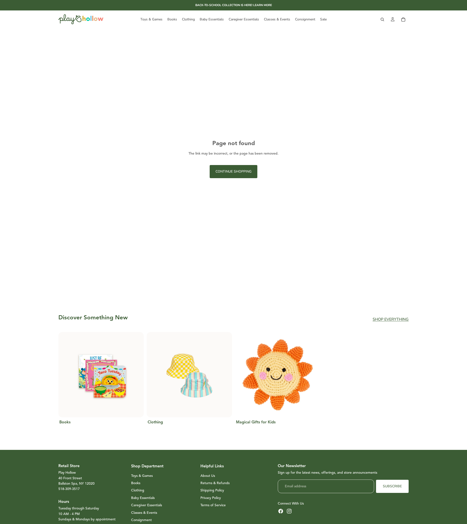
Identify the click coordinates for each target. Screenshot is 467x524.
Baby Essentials (143, 498)
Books (135, 483)
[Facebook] (281, 511)
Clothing (137, 490)
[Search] (382, 19)
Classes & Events (144, 513)
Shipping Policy (212, 490)
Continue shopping (233, 171)
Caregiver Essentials (146, 505)
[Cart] (403, 19)
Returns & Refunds (215, 483)
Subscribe (392, 486)
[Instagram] (289, 511)
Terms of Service (213, 505)
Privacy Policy (210, 498)
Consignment (141, 520)
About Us (207, 476)
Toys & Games (142, 476)
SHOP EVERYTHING (391, 319)
